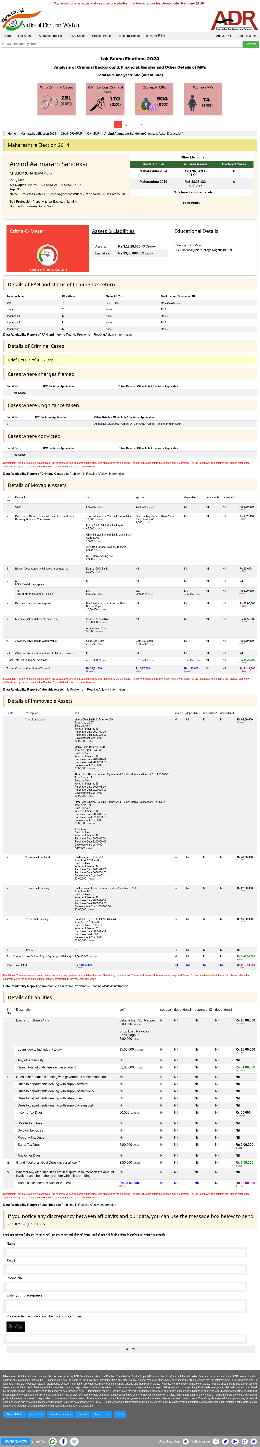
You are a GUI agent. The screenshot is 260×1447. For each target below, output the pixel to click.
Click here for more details (192, 192)
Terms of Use (102, 1414)
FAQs (120, 1414)
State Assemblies (50, 35)
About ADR (223, 35)
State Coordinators (60, 1414)
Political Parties (102, 35)
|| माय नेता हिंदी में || (156, 35)
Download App (169, 1441)
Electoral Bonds (129, 35)
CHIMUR (93, 133)
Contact (82, 1414)
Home (7, 35)
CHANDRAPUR (71, 133)
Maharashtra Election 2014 (38, 133)
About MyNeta (247, 35)
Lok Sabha (25, 35)
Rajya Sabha (77, 35)
